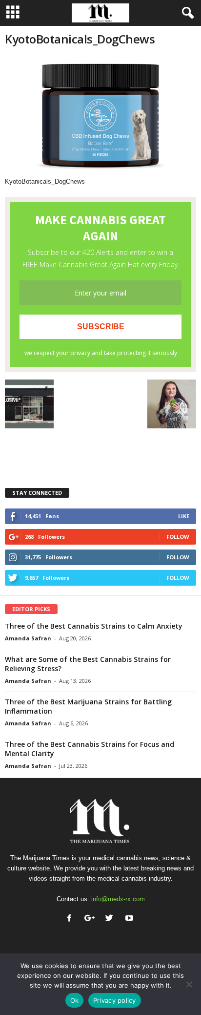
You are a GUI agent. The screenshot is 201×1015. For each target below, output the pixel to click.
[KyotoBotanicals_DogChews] (100, 116)
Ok (74, 1000)
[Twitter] (111, 919)
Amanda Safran (28, 638)
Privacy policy (114, 1000)
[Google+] (91, 919)
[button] (186, 13)
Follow (177, 536)
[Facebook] (71, 919)
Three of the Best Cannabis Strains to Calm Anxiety (93, 626)
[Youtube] (130, 919)
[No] (189, 984)
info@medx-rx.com (118, 899)
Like (183, 516)
